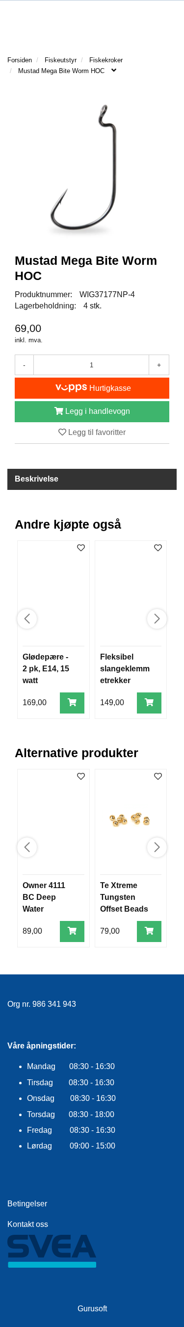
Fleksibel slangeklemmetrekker (125, 669)
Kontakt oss (27, 1224)
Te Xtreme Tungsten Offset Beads (124, 897)
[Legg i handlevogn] (72, 703)
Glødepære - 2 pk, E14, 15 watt (46, 669)
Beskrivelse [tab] (36, 479)
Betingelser (27, 1203)
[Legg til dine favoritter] (81, 548)
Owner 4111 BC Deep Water (44, 897)
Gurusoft (92, 1308)
